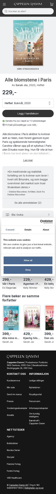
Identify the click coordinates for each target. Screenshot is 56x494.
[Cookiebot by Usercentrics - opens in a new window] (40, 222)
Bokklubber (12, 443)
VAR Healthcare (14, 478)
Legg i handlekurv (28, 113)
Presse (10, 401)
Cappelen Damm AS (18, 485)
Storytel (10, 457)
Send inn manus (14, 394)
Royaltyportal (35, 394)
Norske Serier (13, 450)
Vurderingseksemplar (17, 408)
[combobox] (28, 11)
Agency (10, 436)
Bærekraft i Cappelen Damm (37, 422)
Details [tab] (28, 229)
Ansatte (10, 415)
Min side (11, 387)
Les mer (28, 160)
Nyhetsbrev (34, 387)
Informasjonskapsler (38, 408)
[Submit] (5, 11)
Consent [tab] (10, 229)
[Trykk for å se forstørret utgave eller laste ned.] (28, 42)
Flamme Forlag (14, 464)
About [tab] (46, 229)
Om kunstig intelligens (34, 415)
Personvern (34, 401)
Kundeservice (13, 380)
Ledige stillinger (36, 380)
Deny (28, 270)
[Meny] (4, 4)
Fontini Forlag (13, 471)
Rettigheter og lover (34, 488)
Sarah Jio (22, 85)
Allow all (28, 260)
